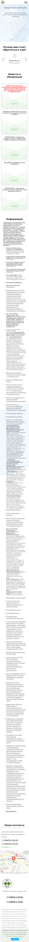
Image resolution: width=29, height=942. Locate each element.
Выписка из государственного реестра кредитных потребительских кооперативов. (16, 399)
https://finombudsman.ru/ (14, 572)
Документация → (11, 811)
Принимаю (15, 939)
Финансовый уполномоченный (15, 598)
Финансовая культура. (12, 613)
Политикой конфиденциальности (15, 936)
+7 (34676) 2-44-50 (10, 840)
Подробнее (14, 103)
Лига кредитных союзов (13, 610)
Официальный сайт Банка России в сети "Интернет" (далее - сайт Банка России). (16, 374)
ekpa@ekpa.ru (6, 847)
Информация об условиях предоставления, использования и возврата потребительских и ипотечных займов (15, 738)
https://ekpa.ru (10, 287)
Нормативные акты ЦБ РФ (14, 417)
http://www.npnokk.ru (13, 496)
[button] (3, 39)
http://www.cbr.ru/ (16, 337)
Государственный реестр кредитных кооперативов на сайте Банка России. (16, 392)
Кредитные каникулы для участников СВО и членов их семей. (14, 806)
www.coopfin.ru (12, 471)
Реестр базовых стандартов (14, 413)
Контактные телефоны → (14, 282)
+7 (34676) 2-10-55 (10, 843)
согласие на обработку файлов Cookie (12, 932)
